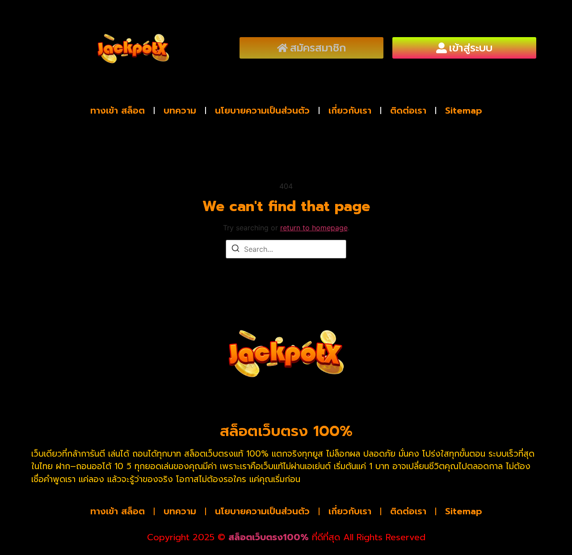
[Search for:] (286, 249)
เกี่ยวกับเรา (349, 110)
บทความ (180, 110)
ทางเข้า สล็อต (117, 110)
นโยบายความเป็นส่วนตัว (262, 110)
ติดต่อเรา (408, 110)
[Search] (235, 249)
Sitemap (463, 110)
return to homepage (314, 227)
